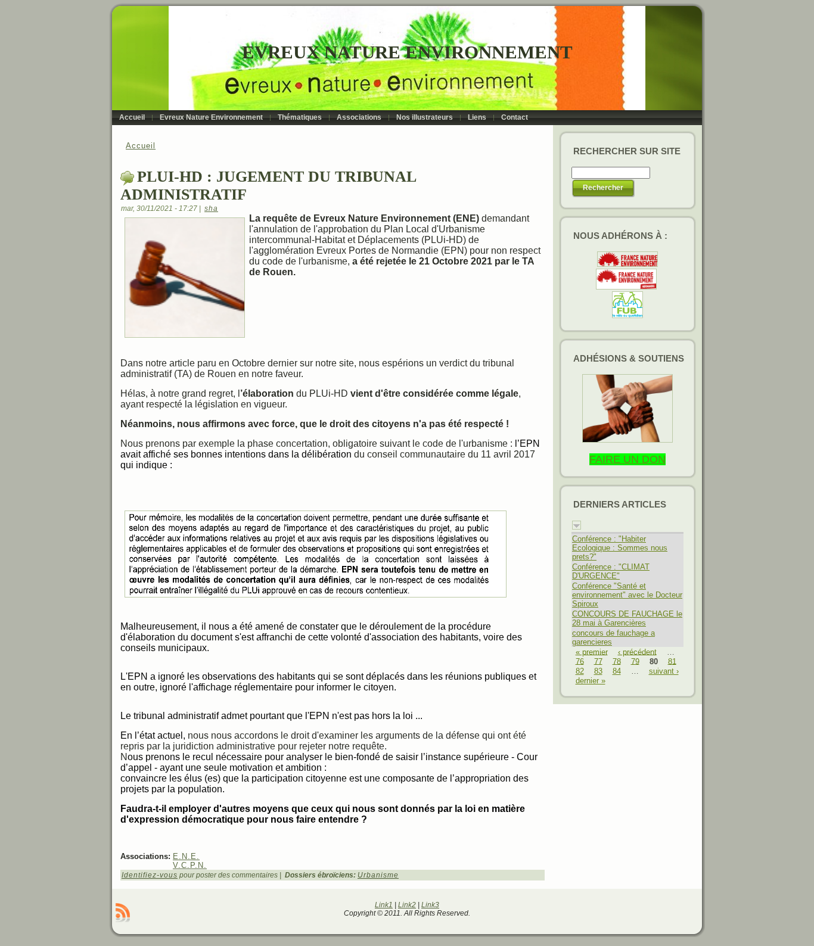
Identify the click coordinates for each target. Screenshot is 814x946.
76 (580, 660)
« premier (592, 651)
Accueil (141, 145)
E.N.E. (186, 856)
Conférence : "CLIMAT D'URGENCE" (611, 571)
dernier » (590, 680)
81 (672, 660)
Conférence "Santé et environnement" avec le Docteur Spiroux (627, 594)
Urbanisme (378, 875)
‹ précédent (637, 651)
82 (580, 671)
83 (598, 671)
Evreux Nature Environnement (407, 52)
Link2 (407, 905)
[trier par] (576, 526)
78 (617, 660)
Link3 (430, 905)
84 (617, 671)
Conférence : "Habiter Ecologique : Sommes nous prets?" (619, 547)
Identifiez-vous (150, 875)
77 (598, 660)
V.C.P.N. (190, 865)
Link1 (384, 905)
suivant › (664, 671)
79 (635, 660)
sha (211, 208)
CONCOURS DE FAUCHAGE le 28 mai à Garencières (627, 618)
